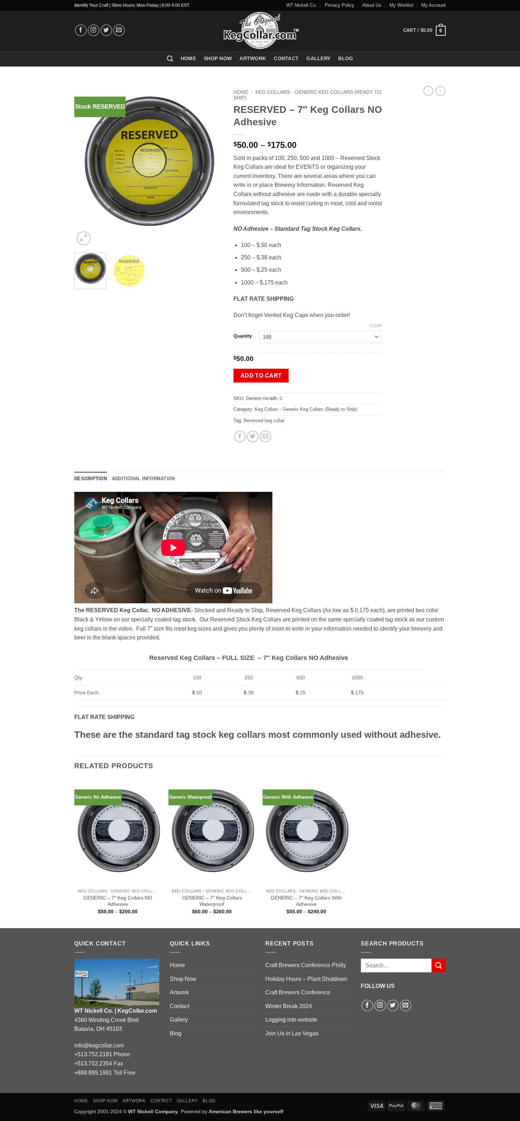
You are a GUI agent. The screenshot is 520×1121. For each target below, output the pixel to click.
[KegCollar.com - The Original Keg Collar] (260, 31)
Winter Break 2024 (288, 1006)
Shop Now (218, 58)
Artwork (252, 58)
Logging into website (291, 1020)
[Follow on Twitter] (106, 30)
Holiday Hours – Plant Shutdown (306, 979)
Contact (286, 58)
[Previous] (86, 166)
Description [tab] (90, 478)
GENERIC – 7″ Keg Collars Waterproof (212, 901)
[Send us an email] (119, 30)
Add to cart (261, 376)
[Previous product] (440, 91)
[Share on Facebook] (240, 436)
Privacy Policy (339, 5)
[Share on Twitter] (253, 436)
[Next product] (428, 91)
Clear (375, 325)
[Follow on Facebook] (81, 30)
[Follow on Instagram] (93, 30)
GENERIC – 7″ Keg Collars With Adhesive (306, 901)
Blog (345, 58)
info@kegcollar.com (99, 1045)
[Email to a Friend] (265, 436)
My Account (433, 5)
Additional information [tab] (143, 478)
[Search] (170, 59)
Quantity (242, 336)
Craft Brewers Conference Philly (305, 965)
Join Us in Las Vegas (291, 1033)
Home (188, 58)
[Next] (210, 166)
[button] (424, 30)
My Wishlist (401, 5)
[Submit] (439, 965)
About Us (371, 5)
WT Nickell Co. (301, 5)
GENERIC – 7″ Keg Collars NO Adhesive (117, 901)
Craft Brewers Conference (297, 992)
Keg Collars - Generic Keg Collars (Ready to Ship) (306, 409)
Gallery (318, 58)
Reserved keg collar (264, 420)
